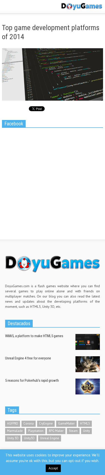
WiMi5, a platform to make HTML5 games (34, 336)
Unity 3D (13, 438)
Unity (86, 431)
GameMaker (66, 423)
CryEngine (46, 423)
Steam (73, 431)
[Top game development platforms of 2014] (52, 75)
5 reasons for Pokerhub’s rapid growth (32, 380)
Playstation (35, 431)
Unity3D (29, 438)
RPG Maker (56, 431)
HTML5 (85, 423)
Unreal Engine (49, 438)
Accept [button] (53, 468)
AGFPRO (12, 423)
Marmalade (15, 431)
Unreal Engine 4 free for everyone (28, 358)
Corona (28, 423)
